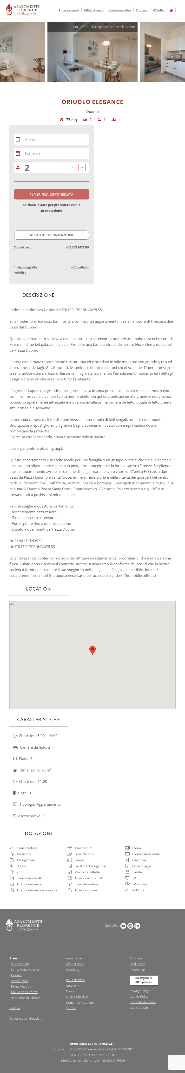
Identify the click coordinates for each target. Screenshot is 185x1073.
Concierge (73, 969)
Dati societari (139, 1007)
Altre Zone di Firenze (25, 998)
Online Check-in (77, 997)
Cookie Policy (139, 996)
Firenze (14, 1008)
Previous (4, 51)
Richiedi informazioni (51, 235)
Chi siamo (137, 958)
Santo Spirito (20, 964)
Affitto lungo (94, 10)
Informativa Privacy (143, 1002)
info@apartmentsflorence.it (79, 1060)
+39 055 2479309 (77, 247)
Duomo (16, 975)
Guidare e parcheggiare (25, 1018)
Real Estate (137, 964)
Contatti (142, 10)
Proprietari (137, 969)
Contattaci (22, 247)
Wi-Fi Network (75, 980)
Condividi (81, 267)
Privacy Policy (139, 991)
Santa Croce (19, 981)
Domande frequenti (80, 1002)
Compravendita (119, 10)
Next (180, 51)
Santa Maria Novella (25, 969)
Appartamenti (69, 10)
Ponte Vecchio (21, 986)
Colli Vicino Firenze (24, 992)
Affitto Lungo (75, 964)
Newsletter (73, 985)
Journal (71, 1008)
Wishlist (159, 10)
